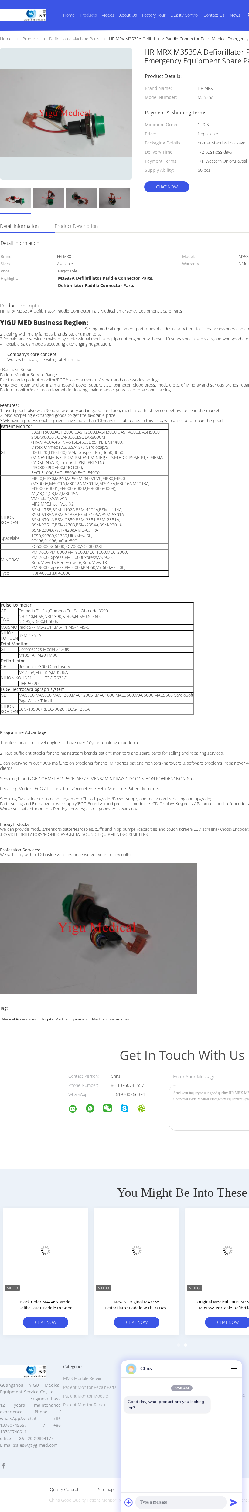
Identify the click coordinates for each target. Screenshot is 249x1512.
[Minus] (233, 1368)
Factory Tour (153, 15)
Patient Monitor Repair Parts (90, 1387)
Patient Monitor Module (85, 1396)
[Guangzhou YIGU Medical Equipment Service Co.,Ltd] (76, 1110)
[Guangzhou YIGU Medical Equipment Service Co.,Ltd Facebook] (3, 1465)
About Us (128, 15)
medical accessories (19, 1019)
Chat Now (167, 187)
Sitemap (106, 1489)
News (235, 15)
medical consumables (110, 1019)
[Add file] (128, 1502)
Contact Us (214, 15)
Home (69, 15)
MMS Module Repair (82, 1378)
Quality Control (184, 15)
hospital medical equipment (64, 1019)
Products (88, 15)
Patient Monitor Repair (84, 1405)
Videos (108, 15)
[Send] (234, 1502)
